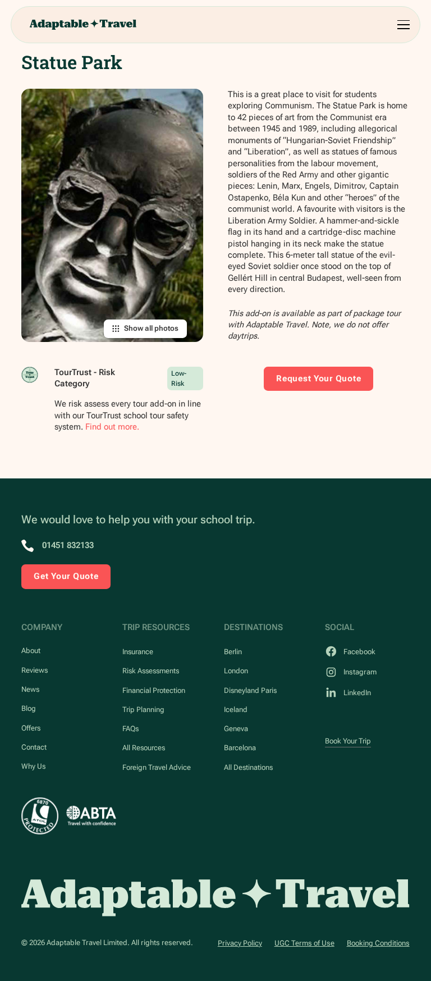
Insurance (137, 651)
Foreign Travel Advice (156, 767)
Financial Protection (153, 690)
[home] (83, 25)
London (236, 671)
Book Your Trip (348, 741)
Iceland (235, 709)
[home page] (215, 897)
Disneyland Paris (250, 690)
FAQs (130, 728)
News (30, 689)
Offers (30, 728)
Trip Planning (143, 709)
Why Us (33, 766)
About (30, 650)
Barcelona (240, 747)
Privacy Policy (240, 943)
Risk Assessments (150, 671)
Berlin (233, 651)
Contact (34, 747)
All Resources (143, 747)
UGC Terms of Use (304, 943)
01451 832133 (68, 545)
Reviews (34, 670)
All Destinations (248, 767)
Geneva (236, 728)
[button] (401, 24)
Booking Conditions (378, 943)
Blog (28, 708)
